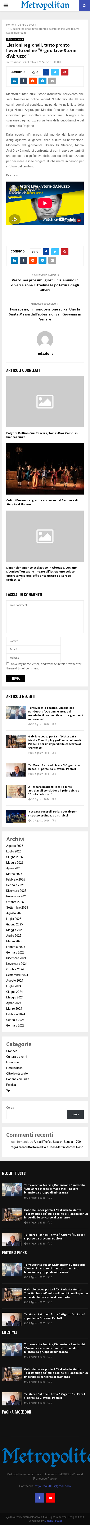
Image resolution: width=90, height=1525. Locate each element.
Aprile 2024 (13, 1003)
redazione (15, 62)
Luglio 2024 (13, 986)
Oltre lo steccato (17, 1073)
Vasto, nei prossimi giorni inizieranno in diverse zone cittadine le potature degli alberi (45, 285)
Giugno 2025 (14, 924)
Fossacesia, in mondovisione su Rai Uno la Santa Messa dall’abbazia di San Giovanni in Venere (45, 314)
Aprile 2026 (13, 868)
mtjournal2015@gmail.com (53, 1486)
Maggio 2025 (14, 930)
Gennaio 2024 (15, 1020)
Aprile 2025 (13, 935)
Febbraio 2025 (15, 947)
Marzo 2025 (14, 941)
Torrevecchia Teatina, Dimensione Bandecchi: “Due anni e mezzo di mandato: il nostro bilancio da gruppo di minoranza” (55, 713)
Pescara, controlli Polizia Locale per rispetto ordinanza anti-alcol (52, 813)
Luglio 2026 (13, 851)
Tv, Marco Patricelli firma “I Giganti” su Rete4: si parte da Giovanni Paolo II (54, 767)
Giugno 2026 (14, 857)
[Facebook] (39, 1498)
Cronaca (11, 1051)
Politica (11, 1084)
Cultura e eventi (15, 39)
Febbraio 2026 (15, 879)
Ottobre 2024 (15, 969)
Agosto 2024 (14, 980)
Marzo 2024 (14, 1008)
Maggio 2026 (14, 862)
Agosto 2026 (14, 845)
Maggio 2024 (14, 997)
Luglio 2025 (13, 918)
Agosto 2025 (14, 913)
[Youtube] (50, 1498)
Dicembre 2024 (16, 958)
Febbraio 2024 (15, 1014)
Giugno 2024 (14, 991)
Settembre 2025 (17, 907)
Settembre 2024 (17, 975)
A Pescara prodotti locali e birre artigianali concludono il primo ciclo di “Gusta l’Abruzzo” (54, 790)
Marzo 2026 (14, 874)
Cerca (10, 1107)
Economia (12, 1062)
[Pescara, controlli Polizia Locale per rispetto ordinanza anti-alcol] (16, 816)
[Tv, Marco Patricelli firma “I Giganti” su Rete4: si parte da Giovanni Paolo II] (16, 770)
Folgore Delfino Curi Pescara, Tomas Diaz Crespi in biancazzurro (42, 435)
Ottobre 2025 (15, 902)
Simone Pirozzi (53, 1520)
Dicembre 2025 (16, 890)
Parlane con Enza (17, 1079)
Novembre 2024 (16, 963)
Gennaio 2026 (15, 885)
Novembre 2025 (16, 896)
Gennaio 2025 (15, 952)
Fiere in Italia (14, 1068)
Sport (10, 1090)
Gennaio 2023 (15, 1025)
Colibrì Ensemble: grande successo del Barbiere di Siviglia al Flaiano (42, 502)
